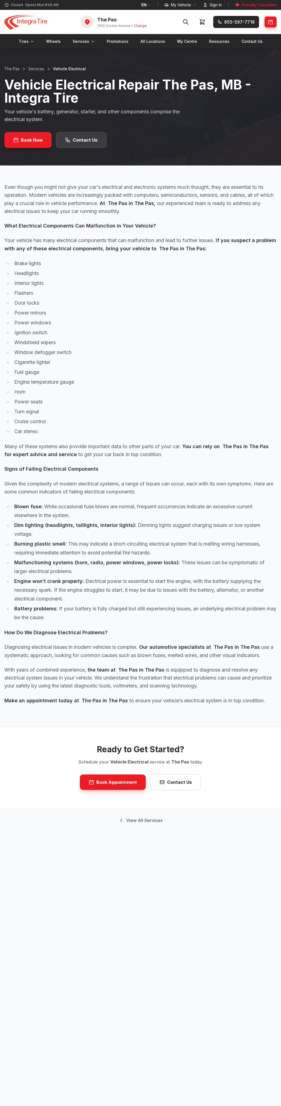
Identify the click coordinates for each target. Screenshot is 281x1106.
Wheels (53, 41)
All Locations (152, 41)
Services (81, 41)
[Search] (185, 21)
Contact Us (252, 41)
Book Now (32, 140)
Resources (219, 41)
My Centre (187, 41)
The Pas (11, 68)
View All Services (144, 820)
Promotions (117, 41)
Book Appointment (116, 782)
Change (140, 26)
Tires (24, 41)
